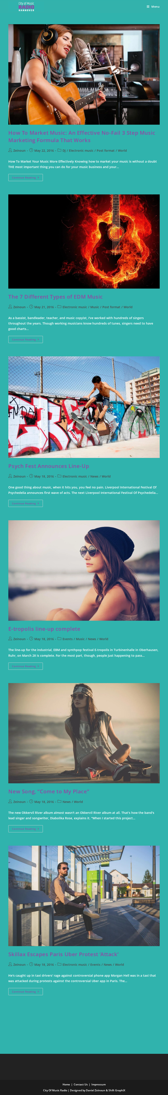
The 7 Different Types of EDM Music (55, 296)
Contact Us (81, 1084)
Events (68, 639)
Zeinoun (19, 150)
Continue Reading (27, 176)
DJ (64, 150)
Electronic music (81, 150)
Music (94, 307)
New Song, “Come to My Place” (48, 791)
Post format (106, 150)
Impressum (98, 1084)
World (122, 150)
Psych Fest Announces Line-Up (48, 465)
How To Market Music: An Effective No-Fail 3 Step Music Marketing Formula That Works (81, 136)
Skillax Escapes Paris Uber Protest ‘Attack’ (63, 954)
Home (66, 1084)
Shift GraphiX (116, 1090)
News (94, 476)
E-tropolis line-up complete (44, 628)
